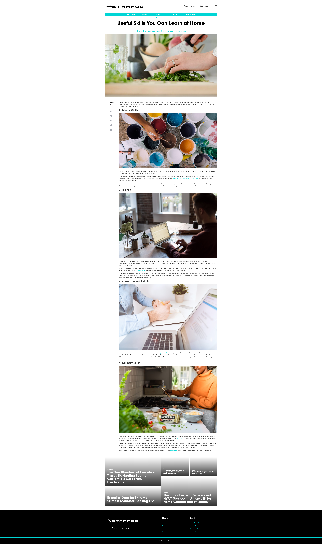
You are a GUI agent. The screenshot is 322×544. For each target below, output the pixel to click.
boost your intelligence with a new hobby (186, 178)
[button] (111, 111)
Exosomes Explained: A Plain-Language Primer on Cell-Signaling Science (173, 471)
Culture (174, 14)
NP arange (141, 270)
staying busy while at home (164, 353)
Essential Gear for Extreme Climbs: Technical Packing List (130, 499)
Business (145, 14)
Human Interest (190, 14)
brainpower (173, 450)
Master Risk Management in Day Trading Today (203, 472)
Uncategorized (110, 469)
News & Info (130, 14)
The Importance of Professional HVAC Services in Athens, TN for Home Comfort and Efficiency (187, 498)
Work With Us (194, 526)
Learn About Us (195, 523)
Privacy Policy (194, 532)
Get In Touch (194, 529)
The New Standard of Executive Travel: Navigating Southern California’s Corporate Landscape (131, 477)
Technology (160, 14)
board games (181, 438)
